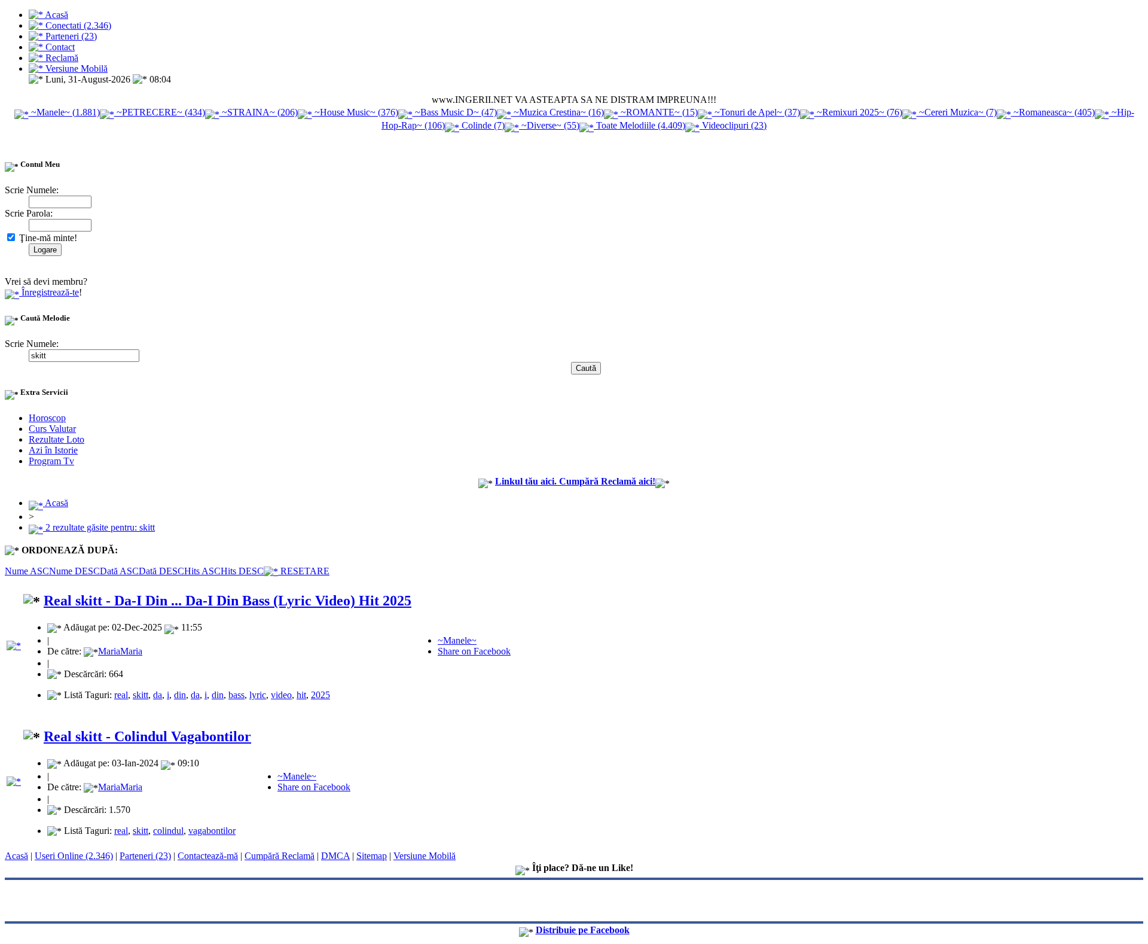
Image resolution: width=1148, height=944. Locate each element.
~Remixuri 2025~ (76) (858, 112)
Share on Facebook (474, 651)
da (157, 695)
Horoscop (47, 418)
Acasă (55, 503)
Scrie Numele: (32, 190)
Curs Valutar (52, 429)
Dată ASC (119, 571)
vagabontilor (212, 831)
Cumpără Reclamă (280, 856)
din (180, 695)
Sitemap (371, 856)
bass (236, 695)
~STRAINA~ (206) (258, 112)
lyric (257, 695)
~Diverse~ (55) (549, 125)
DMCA (335, 856)
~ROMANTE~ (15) (658, 112)
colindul (168, 831)
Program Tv (51, 461)
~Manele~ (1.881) (64, 112)
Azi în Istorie (53, 450)
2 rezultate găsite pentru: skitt (99, 527)
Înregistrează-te (49, 292)
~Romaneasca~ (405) (1053, 112)
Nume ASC (27, 571)
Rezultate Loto (56, 439)
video (281, 695)
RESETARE (303, 571)
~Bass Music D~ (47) (455, 112)
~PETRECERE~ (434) (159, 112)
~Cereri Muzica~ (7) (957, 112)
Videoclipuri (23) (733, 125)
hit (301, 695)
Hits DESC (242, 571)
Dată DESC (161, 571)
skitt (140, 695)
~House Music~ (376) (355, 112)
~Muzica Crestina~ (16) (557, 112)
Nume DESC (74, 571)
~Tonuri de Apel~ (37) (756, 112)
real (121, 695)
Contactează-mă (208, 856)
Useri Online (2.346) (74, 856)
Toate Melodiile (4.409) (639, 125)
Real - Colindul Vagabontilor (147, 736)
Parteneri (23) (145, 856)
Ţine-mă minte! (47, 238)
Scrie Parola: (29, 213)
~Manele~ (457, 640)
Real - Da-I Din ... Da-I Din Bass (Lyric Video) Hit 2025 (227, 600)
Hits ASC (202, 571)
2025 (320, 695)
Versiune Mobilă (424, 856)
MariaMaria (120, 651)
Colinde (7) (482, 125)
